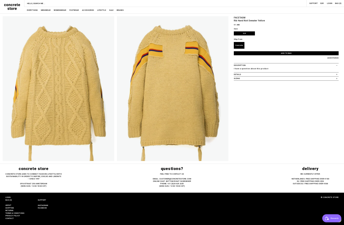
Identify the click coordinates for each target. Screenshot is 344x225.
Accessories (88, 10)
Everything (32, 10)
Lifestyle (101, 10)
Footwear (74, 10)
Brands (120, 10)
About (8, 205)
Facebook (42, 208)
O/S (244, 33)
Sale (111, 10)
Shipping (9, 208)
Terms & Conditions (14, 213)
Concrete (239, 45)
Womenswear (60, 10)
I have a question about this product (251, 69)
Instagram (43, 205)
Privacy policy (12, 216)
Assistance (333, 58)
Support (313, 3)
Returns (9, 210)
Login (329, 3)
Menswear (46, 10)
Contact (9, 218)
